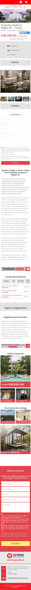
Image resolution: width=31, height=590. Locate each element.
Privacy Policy (7, 159)
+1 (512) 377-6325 (12, 574)
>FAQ (20, 7)
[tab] (15, 63)
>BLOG (24, 7)
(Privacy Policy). (6, 537)
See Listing (5, 287)
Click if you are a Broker (8, 154)
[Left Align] (21, 2)
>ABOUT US (16, 7)
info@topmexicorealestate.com (17, 578)
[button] (29, 68)
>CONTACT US (8, 7)
